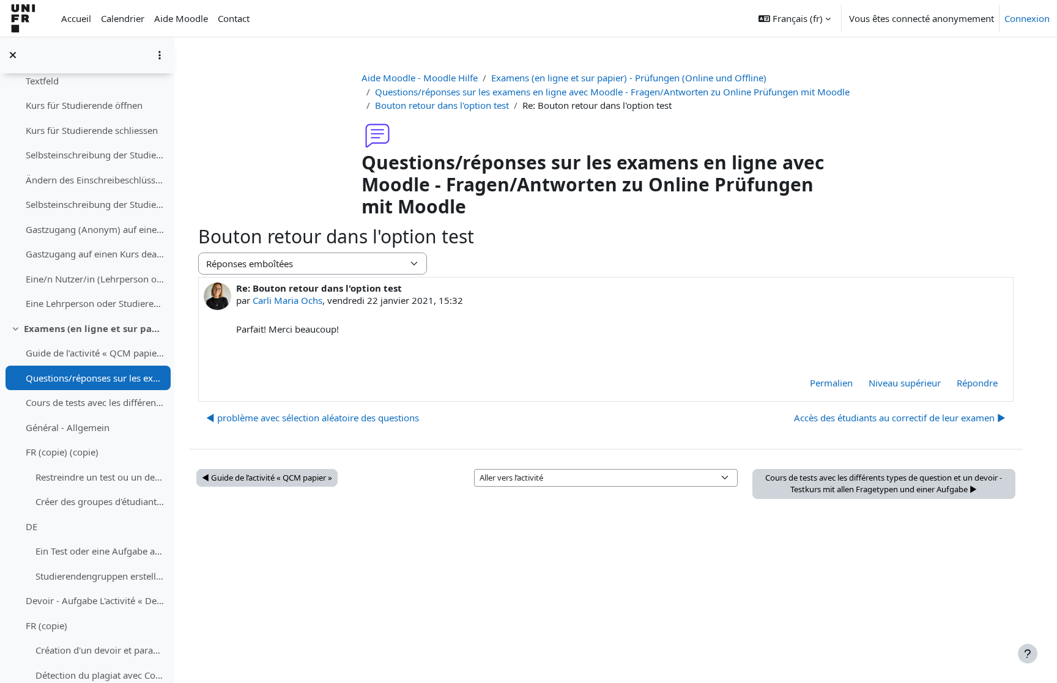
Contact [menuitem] (234, 18)
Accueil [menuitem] (76, 18)
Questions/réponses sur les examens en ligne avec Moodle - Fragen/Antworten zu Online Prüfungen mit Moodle (95, 378)
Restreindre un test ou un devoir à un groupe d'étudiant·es (100, 477)
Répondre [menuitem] (977, 383)
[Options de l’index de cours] (159, 55)
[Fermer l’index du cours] (13, 55)
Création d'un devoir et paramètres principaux (100, 650)
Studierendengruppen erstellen (100, 576)
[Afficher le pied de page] (1027, 653)
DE (31, 526)
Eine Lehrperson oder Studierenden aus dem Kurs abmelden (95, 303)
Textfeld (42, 81)
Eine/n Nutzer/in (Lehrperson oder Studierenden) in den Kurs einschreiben (95, 279)
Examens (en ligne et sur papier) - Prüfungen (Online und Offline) (94, 328)
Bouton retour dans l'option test (442, 105)
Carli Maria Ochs (287, 300)
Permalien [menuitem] (831, 383)
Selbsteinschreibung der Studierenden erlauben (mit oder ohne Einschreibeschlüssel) (95, 155)
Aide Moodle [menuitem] (181, 18)
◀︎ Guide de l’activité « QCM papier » (267, 477)
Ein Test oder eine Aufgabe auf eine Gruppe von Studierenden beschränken (100, 551)
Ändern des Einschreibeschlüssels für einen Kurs (95, 180)
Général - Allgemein (67, 427)
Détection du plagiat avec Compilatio (100, 675)
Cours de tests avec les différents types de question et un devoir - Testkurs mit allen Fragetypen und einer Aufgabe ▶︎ (883, 483)
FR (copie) (46, 625)
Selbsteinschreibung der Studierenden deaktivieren (95, 204)
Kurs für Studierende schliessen (92, 130)
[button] (795, 18)
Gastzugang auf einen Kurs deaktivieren (95, 254)
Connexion (1027, 18)
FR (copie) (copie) (62, 452)
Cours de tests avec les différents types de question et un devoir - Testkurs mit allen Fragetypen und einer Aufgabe (95, 402)
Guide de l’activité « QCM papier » (95, 353)
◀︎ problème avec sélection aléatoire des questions (312, 418)
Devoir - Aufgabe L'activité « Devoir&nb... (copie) (95, 600)
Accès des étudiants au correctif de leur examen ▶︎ (900, 418)
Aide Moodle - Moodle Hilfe (420, 78)
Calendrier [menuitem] (122, 18)
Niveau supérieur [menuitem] (905, 383)
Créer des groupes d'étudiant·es (100, 501)
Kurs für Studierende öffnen (84, 105)
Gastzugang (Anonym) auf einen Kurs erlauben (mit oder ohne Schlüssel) (95, 229)
